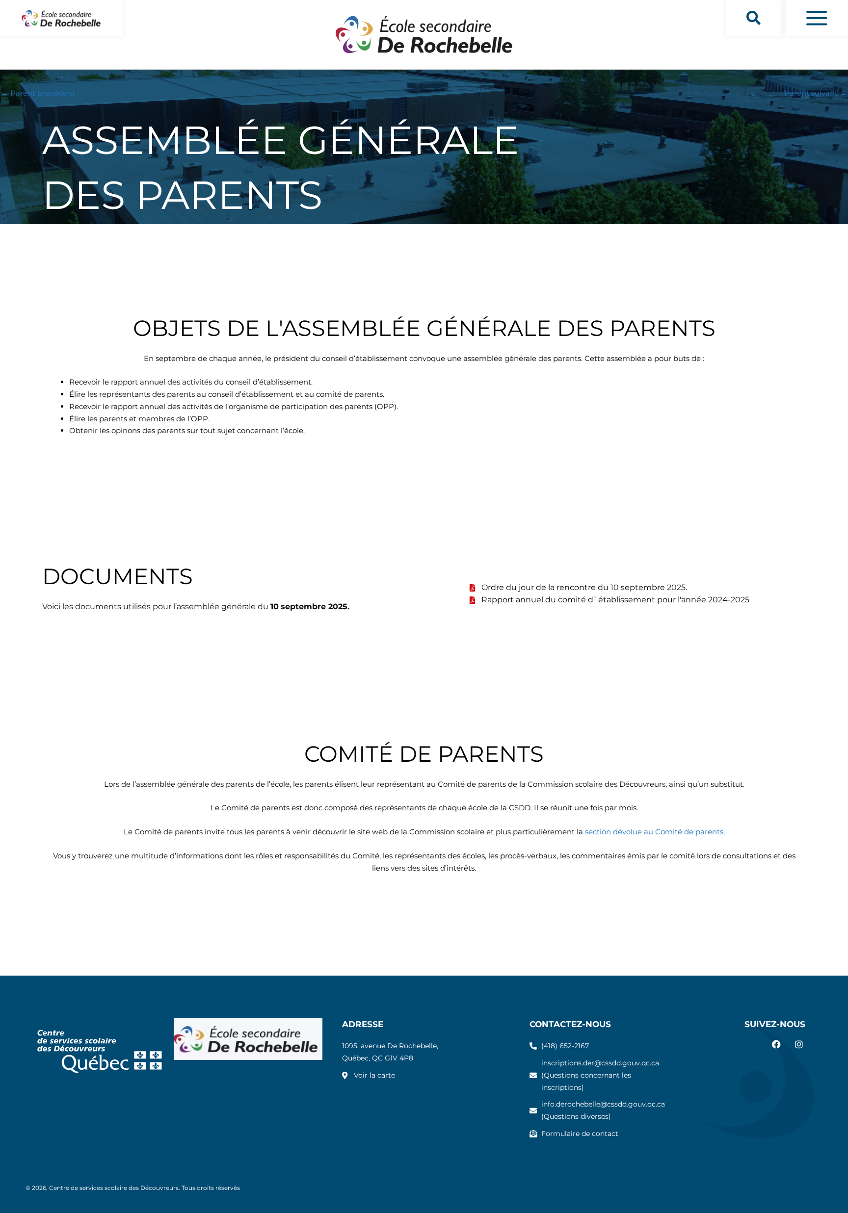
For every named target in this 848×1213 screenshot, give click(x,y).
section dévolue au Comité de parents (654, 831)
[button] (753, 17)
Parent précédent (38, 93)
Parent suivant (815, 93)
